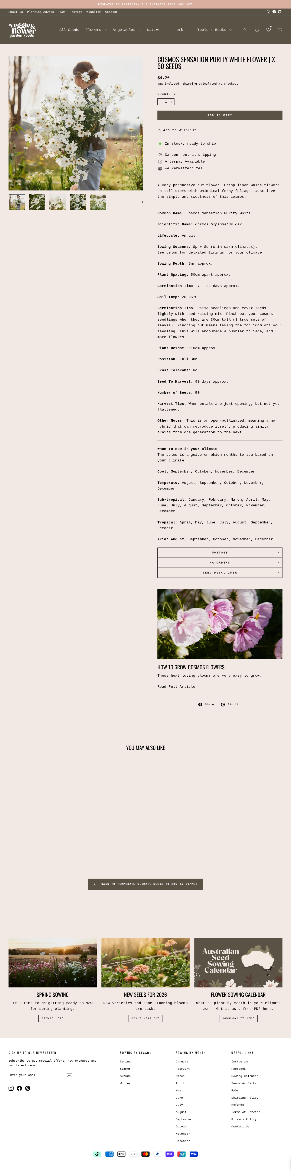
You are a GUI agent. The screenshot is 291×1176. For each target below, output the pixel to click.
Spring (125, 1061)
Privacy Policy (243, 1119)
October (182, 1126)
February (183, 1069)
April (180, 1083)
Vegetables (125, 30)
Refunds (237, 1105)
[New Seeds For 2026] (145, 962)
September (184, 1119)
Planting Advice (40, 12)
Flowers (94, 30)
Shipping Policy (244, 1098)
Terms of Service (245, 1112)
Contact (111, 12)
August (181, 1112)
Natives (156, 30)
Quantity (166, 94)
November (183, 1134)
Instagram (239, 1061)
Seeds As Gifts (243, 1083)
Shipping (190, 83)
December (183, 1141)
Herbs (181, 30)
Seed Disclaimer (220, 572)
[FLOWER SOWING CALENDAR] (238, 962)
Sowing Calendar (244, 1076)
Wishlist (93, 12)
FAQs (62, 12)
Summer (125, 1069)
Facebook (238, 1069)
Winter (125, 1083)
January (182, 1061)
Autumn (125, 1076)
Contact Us (240, 1126)
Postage (76, 12)
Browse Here (52, 1018)
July (179, 1105)
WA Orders (220, 562)
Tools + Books (212, 30)
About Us (16, 12)
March (180, 1076)
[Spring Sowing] (53, 962)
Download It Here (238, 1018)
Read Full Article (176, 687)
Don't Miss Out (145, 1018)
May (178, 1090)
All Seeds (69, 30)
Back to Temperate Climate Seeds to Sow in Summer (148, 884)
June (179, 1098)
